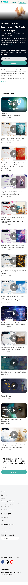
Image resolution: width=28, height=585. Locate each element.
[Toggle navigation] (1, 2)
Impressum (4, 531)
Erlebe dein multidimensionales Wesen (13, 245)
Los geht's (14, 63)
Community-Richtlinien (8, 501)
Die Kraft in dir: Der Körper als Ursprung (12, 167)
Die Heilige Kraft (6, 395)
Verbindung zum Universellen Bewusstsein (11, 420)
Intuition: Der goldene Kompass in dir (12, 138)
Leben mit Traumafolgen (10, 194)
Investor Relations (6, 528)
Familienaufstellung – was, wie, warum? (12, 221)
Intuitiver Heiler (6, 397)
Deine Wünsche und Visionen (11, 447)
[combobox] (10, 538)
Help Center (4, 517)
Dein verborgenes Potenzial (11, 140)
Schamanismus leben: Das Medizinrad (12, 347)
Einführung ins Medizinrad (10, 349)
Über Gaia (4, 495)
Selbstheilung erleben (9, 23)
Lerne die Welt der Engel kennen (13, 300)
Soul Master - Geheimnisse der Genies (12, 272)
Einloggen (22, 2)
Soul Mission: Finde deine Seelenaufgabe (13, 270)
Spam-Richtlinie (6, 507)
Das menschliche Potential (10, 115)
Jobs (2, 520)
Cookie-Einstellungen (7, 510)
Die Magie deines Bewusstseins (12, 247)
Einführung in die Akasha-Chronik (13, 324)
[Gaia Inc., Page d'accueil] (5, 2)
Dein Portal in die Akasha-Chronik (11, 323)
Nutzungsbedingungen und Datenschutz (13, 504)
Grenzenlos (4, 113)
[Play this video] (14, 104)
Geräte (3, 498)
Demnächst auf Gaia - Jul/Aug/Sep (13, 372)
